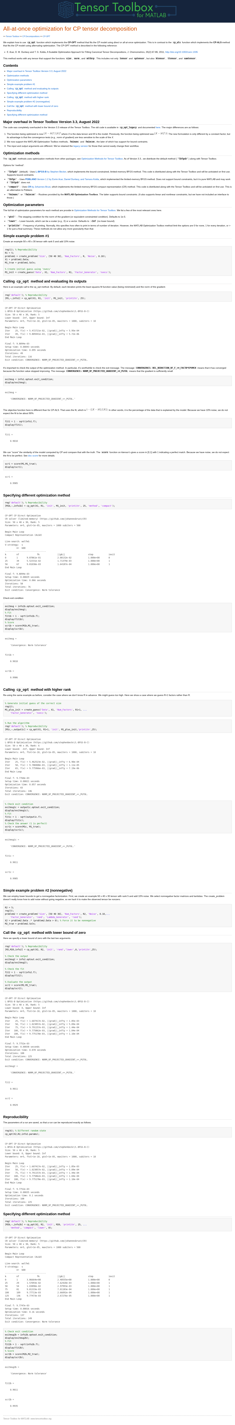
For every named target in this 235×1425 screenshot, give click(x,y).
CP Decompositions (31, 36)
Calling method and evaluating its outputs (33, 88)
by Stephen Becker (51, 171)
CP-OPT (46, 36)
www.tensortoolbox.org (41, 1418)
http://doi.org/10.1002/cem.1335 (181, 52)
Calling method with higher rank (28, 97)
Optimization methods (18, 75)
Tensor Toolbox (12, 36)
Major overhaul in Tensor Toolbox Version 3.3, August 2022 (36, 71)
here (158, 127)
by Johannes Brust (39, 186)
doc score (33, 455)
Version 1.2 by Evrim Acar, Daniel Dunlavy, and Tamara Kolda (62, 179)
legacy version (80, 146)
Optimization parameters (19, 80)
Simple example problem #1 (21, 84)
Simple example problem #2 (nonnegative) (28, 101)
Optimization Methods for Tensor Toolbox (102, 158)
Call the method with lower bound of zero (32, 106)
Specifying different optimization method (27, 93)
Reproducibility (14, 110)
